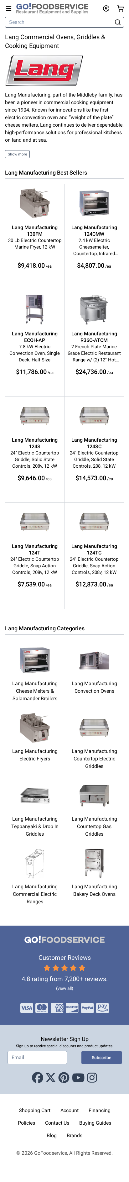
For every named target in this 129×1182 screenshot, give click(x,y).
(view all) (64, 988)
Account (69, 1110)
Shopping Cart (34, 1110)
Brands (74, 1135)
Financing (100, 1110)
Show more (17, 154)
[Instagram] (92, 1078)
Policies (26, 1123)
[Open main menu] (9, 8)
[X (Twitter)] (51, 1078)
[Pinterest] (64, 1078)
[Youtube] (78, 1078)
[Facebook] (37, 1078)
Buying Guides (95, 1123)
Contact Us (57, 1123)
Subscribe (101, 1057)
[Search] (117, 22)
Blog (52, 1135)
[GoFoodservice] (54, 8)
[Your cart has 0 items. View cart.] (120, 8)
